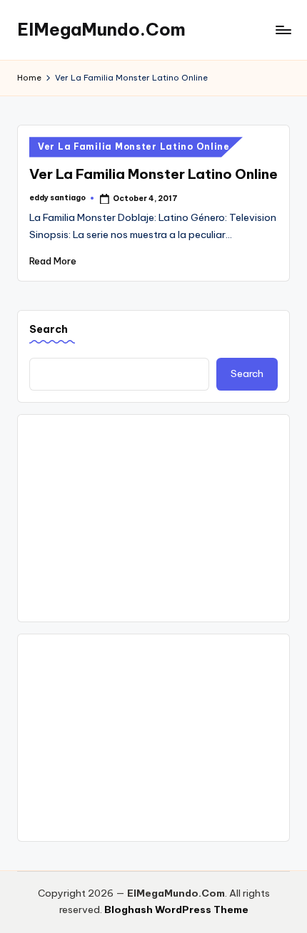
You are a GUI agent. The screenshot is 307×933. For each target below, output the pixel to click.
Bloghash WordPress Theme (176, 909)
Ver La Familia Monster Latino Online (134, 146)
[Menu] (283, 29)
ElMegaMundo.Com (101, 29)
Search (48, 329)
